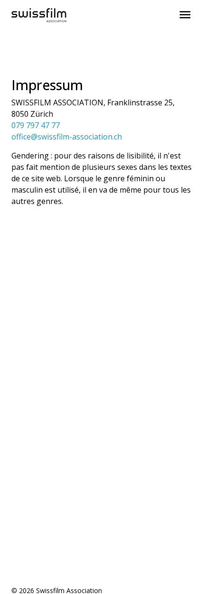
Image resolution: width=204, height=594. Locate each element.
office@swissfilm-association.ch (66, 136)
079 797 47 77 (35, 125)
